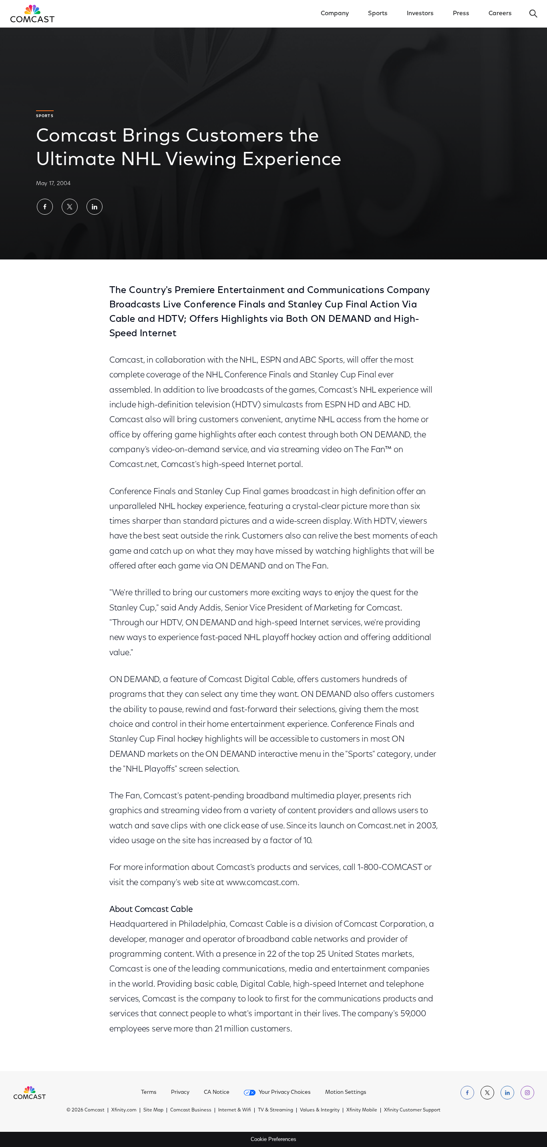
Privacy (180, 1092)
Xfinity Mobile (361, 1110)
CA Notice (216, 1092)
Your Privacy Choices (285, 1092)
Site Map (153, 1110)
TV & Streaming (275, 1110)
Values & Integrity (320, 1110)
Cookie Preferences (273, 1139)
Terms (149, 1092)
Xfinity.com (124, 1110)
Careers (500, 13)
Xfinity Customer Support (412, 1110)
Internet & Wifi (234, 1110)
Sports (378, 13)
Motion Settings (345, 1092)
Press (461, 13)
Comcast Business (190, 1110)
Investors (420, 13)
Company (335, 13)
